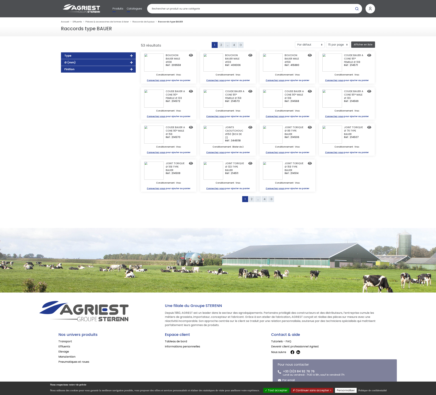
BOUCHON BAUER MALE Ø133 (232, 59)
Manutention (66, 357)
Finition (69, 69)
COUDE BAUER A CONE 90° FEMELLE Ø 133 (175, 95)
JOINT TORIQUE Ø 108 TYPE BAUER (175, 167)
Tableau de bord (176, 341)
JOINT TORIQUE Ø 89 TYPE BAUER (294, 131)
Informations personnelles (182, 346)
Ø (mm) (70, 62)
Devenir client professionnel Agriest (295, 346)
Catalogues (134, 9)
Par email (288, 380)
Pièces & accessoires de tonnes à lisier (107, 21)
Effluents (77, 21)
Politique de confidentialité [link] (372, 390)
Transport (65, 341)
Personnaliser (346, 390)
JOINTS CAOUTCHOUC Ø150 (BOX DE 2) (234, 132)
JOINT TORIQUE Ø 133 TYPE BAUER (234, 167)
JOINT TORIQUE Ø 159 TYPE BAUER (294, 167)
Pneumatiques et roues (73, 362)
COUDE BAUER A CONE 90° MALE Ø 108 (294, 95)
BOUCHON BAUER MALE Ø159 (292, 59)
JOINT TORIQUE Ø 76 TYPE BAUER (353, 131)
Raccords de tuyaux (143, 21)
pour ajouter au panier (168, 80)
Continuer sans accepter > (313, 390)
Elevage (63, 352)
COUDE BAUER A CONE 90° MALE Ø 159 (175, 131)
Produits (117, 9)
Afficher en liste (363, 44)
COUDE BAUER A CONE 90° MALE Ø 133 (353, 95)
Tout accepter (277, 390)
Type (67, 56)
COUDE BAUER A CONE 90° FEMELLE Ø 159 (234, 95)
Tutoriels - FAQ (281, 341)
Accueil (65, 21)
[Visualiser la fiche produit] (191, 55)
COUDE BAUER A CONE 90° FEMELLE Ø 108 (353, 59)
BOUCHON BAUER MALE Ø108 (173, 59)
